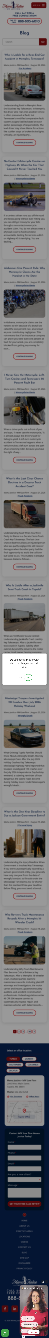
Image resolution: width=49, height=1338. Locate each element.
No (20, 677)
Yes (28, 677)
